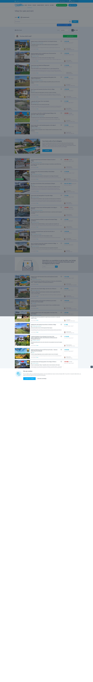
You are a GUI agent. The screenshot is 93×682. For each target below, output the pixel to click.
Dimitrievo (39, 326)
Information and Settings (41, 378)
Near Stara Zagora (35, 326)
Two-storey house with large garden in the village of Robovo (43, 361)
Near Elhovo (34, 363)
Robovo (37, 363)
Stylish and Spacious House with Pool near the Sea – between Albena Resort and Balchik (44, 350)
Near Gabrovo (34, 340)
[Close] (92, 367)
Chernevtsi (38, 340)
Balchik (33, 352)
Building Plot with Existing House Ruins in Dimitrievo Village (43, 324)
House (37, 320)
